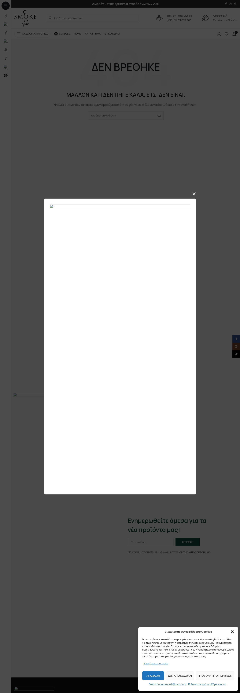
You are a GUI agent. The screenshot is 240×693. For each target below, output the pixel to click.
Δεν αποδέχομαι (180, 676)
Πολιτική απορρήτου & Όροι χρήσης (167, 684)
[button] (232, 632)
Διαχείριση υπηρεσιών (156, 663)
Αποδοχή (153, 676)
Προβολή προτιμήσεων (215, 676)
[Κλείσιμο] (194, 194)
